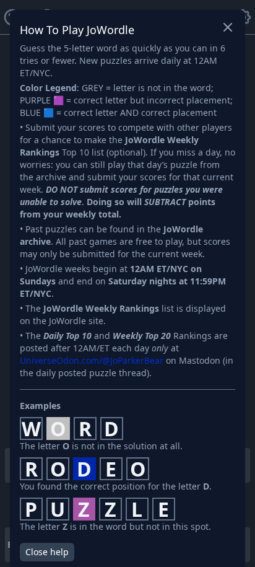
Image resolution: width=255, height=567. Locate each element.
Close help (47, 552)
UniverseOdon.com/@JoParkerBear (91, 360)
